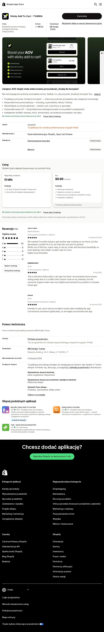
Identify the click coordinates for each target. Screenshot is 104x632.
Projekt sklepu (9, 509)
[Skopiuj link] (39, 228)
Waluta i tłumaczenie (63, 524)
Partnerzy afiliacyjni (62, 566)
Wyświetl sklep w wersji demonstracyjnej (82, 23)
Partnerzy (57, 561)
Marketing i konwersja (13, 514)
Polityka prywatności (38, 339)
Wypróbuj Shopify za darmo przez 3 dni (52, 456)
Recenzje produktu (62, 499)
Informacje (58, 541)
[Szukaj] (95, 4)
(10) (41, 27)
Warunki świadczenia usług (15, 604)
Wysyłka (57, 519)
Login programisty (11, 597)
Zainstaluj (82, 16)
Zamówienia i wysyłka (12, 504)
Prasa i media (59, 556)
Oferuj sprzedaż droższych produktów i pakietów (76, 504)
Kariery (56, 546)
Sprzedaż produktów (12, 499)
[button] (26, 414)
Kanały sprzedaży (10, 489)
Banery (31, 149)
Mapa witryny (8, 617)
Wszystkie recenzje (12, 271)
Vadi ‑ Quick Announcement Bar (23, 425)
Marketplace (59, 494)
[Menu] (100, 4)
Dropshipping (59, 489)
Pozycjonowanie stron (63, 514)
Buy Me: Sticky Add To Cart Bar (23, 407)
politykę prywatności (79, 367)
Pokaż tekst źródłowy (52, 116)
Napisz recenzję (10, 266)
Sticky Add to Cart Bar (71, 407)
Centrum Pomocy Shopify (14, 541)
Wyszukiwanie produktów (14, 494)
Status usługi (59, 576)
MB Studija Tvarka (36, 349)
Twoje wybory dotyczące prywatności (20, 624)
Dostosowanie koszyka (39, 141)
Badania (6, 561)
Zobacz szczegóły (36, 395)
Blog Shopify (8, 556)
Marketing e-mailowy (63, 509)
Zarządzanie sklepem (12, 519)
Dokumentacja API (11, 546)
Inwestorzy (58, 551)
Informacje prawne (62, 571)
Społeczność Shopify (12, 551)
